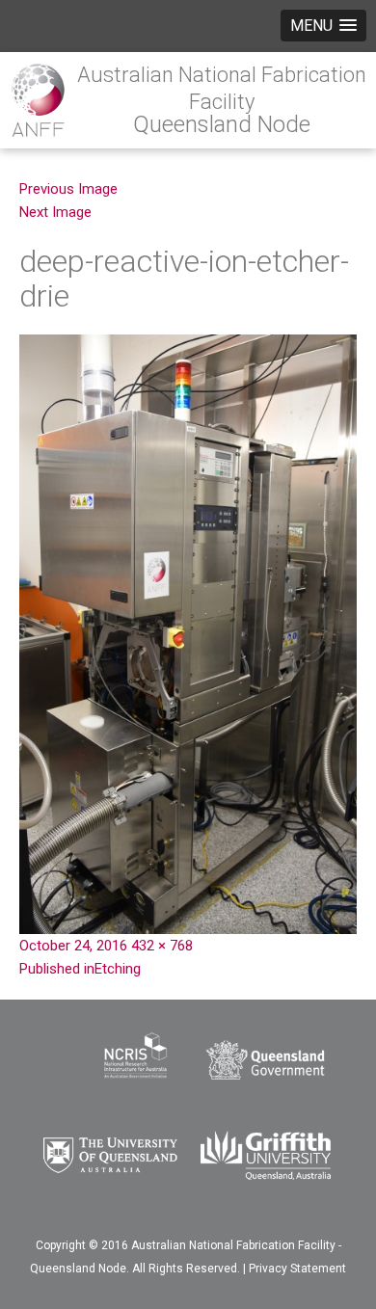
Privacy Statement (297, 1268)
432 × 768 (162, 945)
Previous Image (68, 189)
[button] (323, 25)
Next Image (55, 212)
